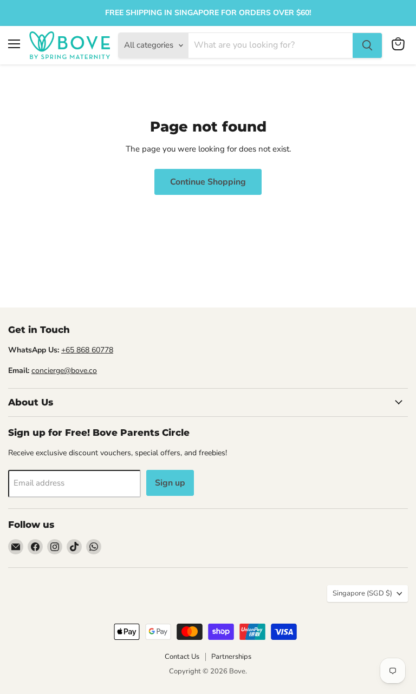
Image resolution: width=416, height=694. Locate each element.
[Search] (367, 45)
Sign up (170, 483)
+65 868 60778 (87, 350)
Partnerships (231, 657)
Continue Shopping (208, 182)
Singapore (362, 593)
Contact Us (182, 657)
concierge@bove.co (64, 370)
